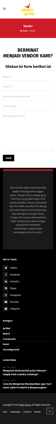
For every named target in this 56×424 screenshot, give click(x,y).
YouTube (14, 302)
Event (6, 344)
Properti (27, 412)
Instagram (15, 295)
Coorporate (9, 339)
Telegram (15, 308)
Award (6, 333)
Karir (5, 412)
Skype (13, 288)
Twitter (13, 267)
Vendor (37, 412)
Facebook (15, 274)
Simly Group (25, 405)
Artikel (6, 328)
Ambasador (15, 412)
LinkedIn (14, 281)
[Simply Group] (28, 8)
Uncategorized (11, 349)
